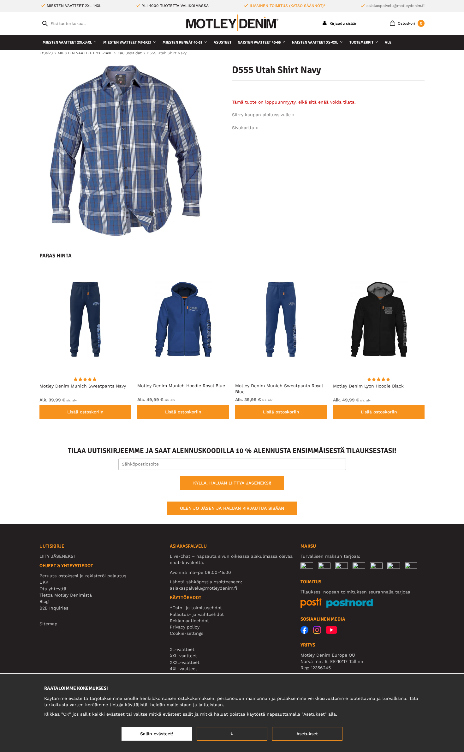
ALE (388, 42)
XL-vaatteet (182, 649)
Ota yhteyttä (52, 588)
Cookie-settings (186, 633)
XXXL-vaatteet (184, 662)
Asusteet (222, 42)
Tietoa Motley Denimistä (65, 595)
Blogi (44, 601)
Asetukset (307, 733)
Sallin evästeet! (156, 733)
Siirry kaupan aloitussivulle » (263, 114)
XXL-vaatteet (183, 655)
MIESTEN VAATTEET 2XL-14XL (67, 42)
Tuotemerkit (361, 42)
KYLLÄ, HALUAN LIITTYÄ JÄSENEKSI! (232, 482)
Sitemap (48, 623)
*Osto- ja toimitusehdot (196, 607)
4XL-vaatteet (183, 668)
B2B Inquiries (53, 608)
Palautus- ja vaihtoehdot (197, 614)
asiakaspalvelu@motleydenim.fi (395, 5)
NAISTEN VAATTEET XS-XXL (315, 42)
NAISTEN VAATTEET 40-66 (259, 42)
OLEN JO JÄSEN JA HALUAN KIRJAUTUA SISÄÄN (232, 508)
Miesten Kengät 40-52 (182, 42)
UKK (43, 582)
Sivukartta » (245, 127)
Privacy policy (184, 626)
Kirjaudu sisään (342, 23)
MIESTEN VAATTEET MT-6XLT (127, 42)
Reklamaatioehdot (189, 620)
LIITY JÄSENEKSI (57, 556)
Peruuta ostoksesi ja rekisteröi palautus (82, 575)
